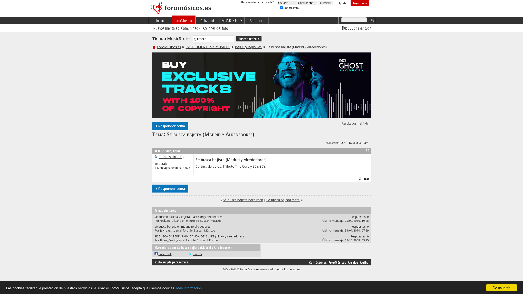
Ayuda (342, 3)
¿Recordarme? (291, 7)
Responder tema (170, 126)
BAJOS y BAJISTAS (248, 47)
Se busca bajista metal (283, 200)
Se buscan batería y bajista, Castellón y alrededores (188, 217)
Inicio (160, 20)
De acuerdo (501, 287)
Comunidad (189, 28)
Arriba (364, 262)
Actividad (207, 20)
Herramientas (335, 143)
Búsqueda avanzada (356, 28)
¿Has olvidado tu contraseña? (257, 2)
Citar (365, 179)
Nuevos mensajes (166, 28)
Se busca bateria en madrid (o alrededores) (182, 226)
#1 (367, 150)
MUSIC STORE (232, 20)
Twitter (197, 254)
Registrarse (360, 3)
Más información (189, 287)
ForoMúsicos (183, 20)
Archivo (353, 262)
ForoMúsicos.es (169, 47)
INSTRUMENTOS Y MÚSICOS (208, 47)
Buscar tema (357, 143)
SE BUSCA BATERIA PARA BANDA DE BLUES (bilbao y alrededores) (199, 236)
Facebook (165, 254)
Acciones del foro (215, 28)
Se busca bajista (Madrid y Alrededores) (210, 134)
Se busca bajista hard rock (243, 200)
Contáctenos (318, 262)
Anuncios (256, 20)
